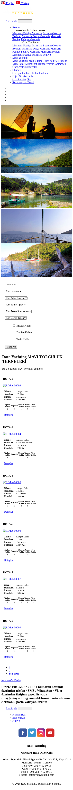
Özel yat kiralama (21, 73)
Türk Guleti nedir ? (47, 60)
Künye (16, 720)
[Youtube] (50, 736)
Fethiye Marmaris (30, 39)
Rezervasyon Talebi (23, 82)
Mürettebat (31, 63)
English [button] (9, 3)
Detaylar (8, 414)
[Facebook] (23, 736)
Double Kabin (24, 332)
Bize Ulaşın (18, 717)
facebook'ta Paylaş (11, 680)
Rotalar (16, 27)
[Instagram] (41, 736)
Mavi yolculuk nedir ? (24, 60)
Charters (16, 70)
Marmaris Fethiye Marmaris (27, 33)
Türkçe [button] (24, 3)
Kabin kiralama (40, 73)
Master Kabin (23, 325)
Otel (29, 79)
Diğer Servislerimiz (22, 76)
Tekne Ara (11, 347)
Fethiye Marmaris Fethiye (37, 54)
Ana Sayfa (11, 21)
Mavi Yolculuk (20, 57)
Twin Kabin (22, 339)
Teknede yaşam (46, 63)
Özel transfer (19, 79)
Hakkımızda (18, 714)
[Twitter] (32, 736)
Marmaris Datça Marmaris (36, 36)
